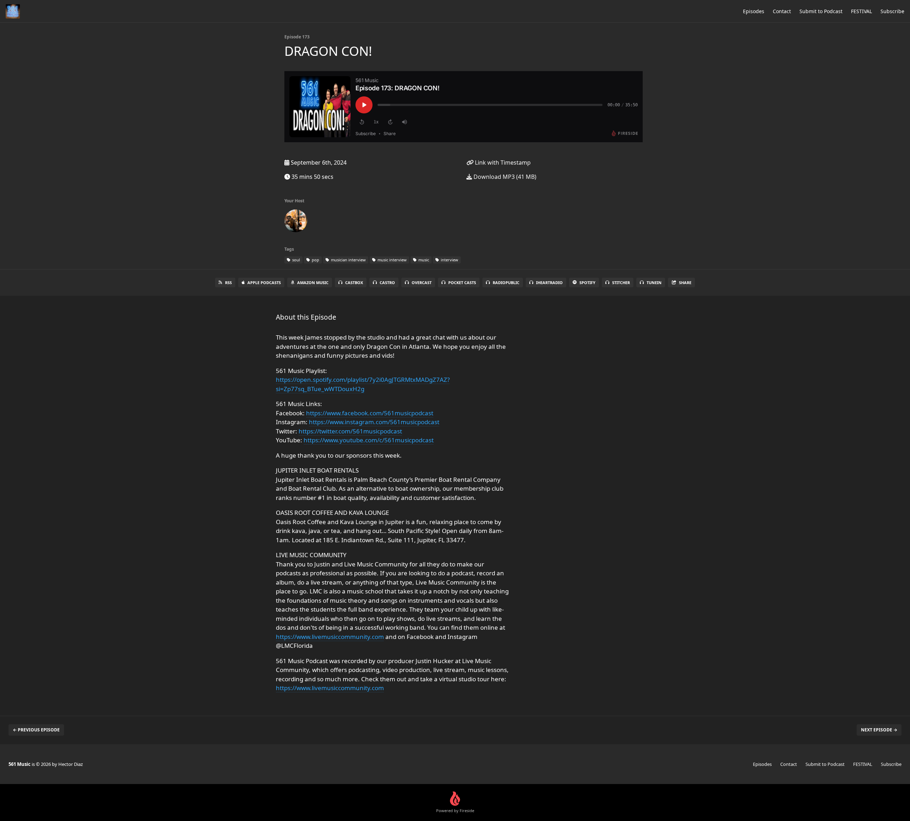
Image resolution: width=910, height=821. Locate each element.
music (423, 259)
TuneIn (654, 282)
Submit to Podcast (820, 11)
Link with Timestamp (502, 162)
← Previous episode (36, 730)
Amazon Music (312, 282)
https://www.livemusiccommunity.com (330, 637)
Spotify (587, 282)
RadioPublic (506, 282)
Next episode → (879, 730)
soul (295, 259)
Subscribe (892, 11)
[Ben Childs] (295, 222)
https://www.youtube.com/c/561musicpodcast (369, 440)
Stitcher (621, 282)
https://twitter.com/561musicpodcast (350, 431)
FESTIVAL (861, 11)
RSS (228, 282)
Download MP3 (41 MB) (504, 177)
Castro (387, 282)
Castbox (354, 282)
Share (685, 282)
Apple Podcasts (264, 282)
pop (315, 259)
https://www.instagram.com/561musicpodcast (374, 422)
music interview (391, 259)
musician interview (348, 259)
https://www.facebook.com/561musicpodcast (369, 413)
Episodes (753, 11)
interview (449, 259)
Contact (782, 11)
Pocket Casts (462, 282)
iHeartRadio (549, 282)
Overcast (422, 282)
